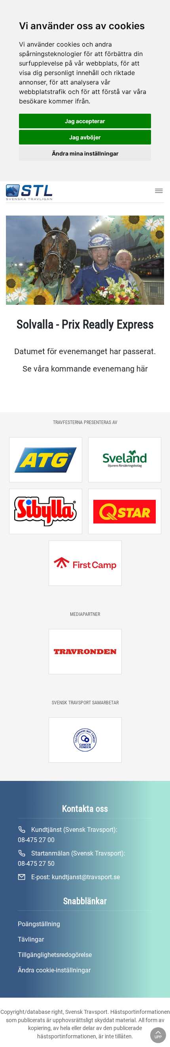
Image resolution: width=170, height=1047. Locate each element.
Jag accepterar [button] (85, 121)
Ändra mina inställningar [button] (85, 153)
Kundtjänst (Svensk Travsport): (67, 835)
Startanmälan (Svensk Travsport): (71, 858)
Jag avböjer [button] (85, 137)
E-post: (75, 877)
